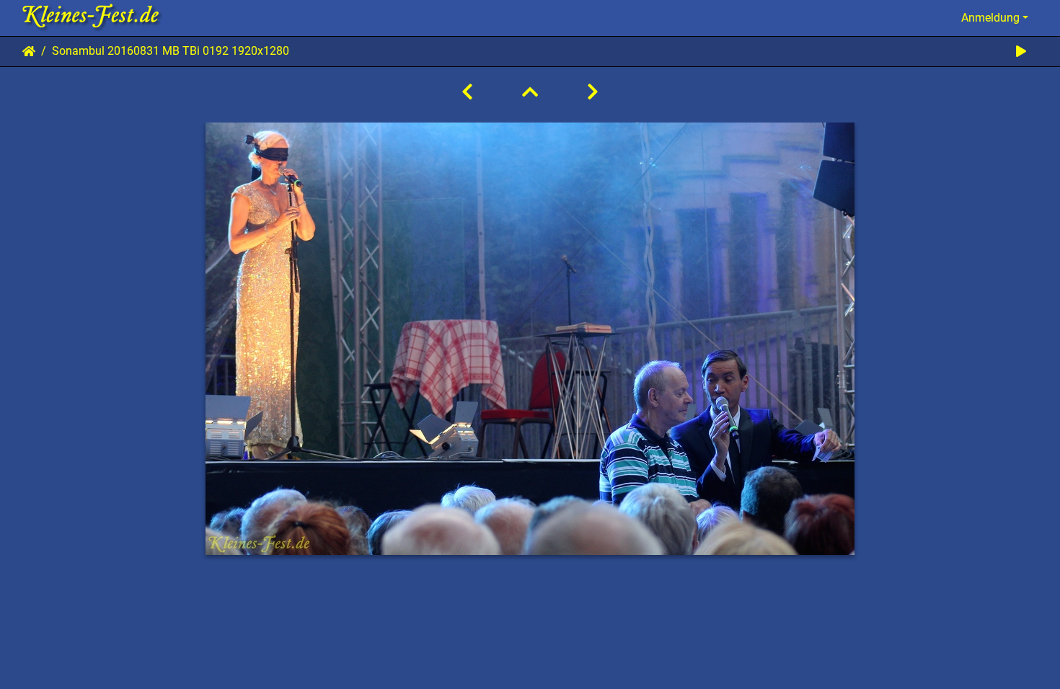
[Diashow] (1021, 51)
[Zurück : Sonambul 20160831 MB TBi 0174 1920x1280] (467, 92)
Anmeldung (990, 18)
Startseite (28, 51)
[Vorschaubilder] (530, 92)
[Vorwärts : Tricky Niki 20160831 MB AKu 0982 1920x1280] (593, 92)
